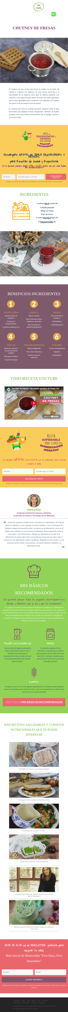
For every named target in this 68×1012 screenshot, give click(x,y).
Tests (39, 1000)
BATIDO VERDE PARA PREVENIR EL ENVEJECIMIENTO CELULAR (34, 928)
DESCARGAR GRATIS (34, 479)
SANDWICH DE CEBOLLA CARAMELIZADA (34, 800)
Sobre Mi (34, 1002)
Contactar (42, 1002)
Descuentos (17, 1002)
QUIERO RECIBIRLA (34, 980)
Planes (23, 1000)
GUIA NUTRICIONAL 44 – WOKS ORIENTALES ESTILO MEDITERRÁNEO (34, 895)
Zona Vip (45, 1000)
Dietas (34, 1000)
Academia (17, 1000)
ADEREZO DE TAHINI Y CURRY (34, 831)
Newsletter (26, 1002)
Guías (28, 1000)
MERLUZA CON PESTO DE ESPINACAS (34, 862)
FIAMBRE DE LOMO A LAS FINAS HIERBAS (34, 769)
